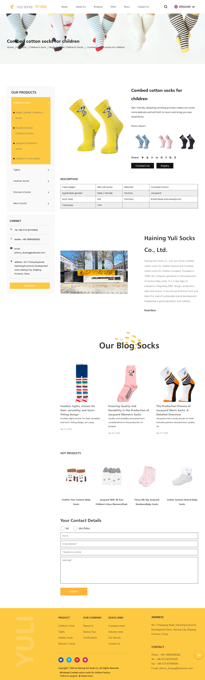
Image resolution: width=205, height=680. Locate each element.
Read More (150, 310)
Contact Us (143, 165)
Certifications (90, 637)
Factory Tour (89, 631)
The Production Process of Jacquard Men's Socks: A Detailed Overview (173, 410)
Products (98, 6)
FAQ (113, 6)
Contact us (143, 6)
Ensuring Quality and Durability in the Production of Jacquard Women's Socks (128, 410)
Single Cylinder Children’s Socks (66, 47)
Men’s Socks (20, 203)
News (127, 6)
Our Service (114, 637)
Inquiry (165, 165)
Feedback (29, 285)
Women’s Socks (22, 192)
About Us (88, 625)
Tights (16, 169)
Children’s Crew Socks (27, 158)
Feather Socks (21, 181)
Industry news (115, 631)
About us (81, 6)
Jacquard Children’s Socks (26, 146)
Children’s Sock (37, 47)
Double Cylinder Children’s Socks (24, 130)
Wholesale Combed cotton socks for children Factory (85, 673)
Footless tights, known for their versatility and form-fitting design (77, 410)
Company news (116, 625)
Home (64, 6)
